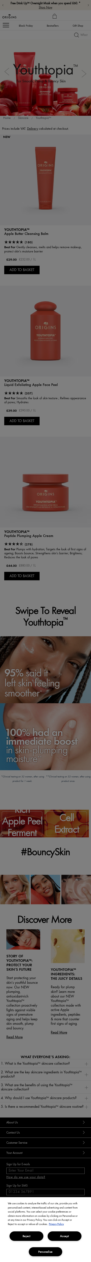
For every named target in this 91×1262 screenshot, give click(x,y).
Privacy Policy (56, 1224)
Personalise (45, 1251)
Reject (26, 1236)
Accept (64, 1236)
